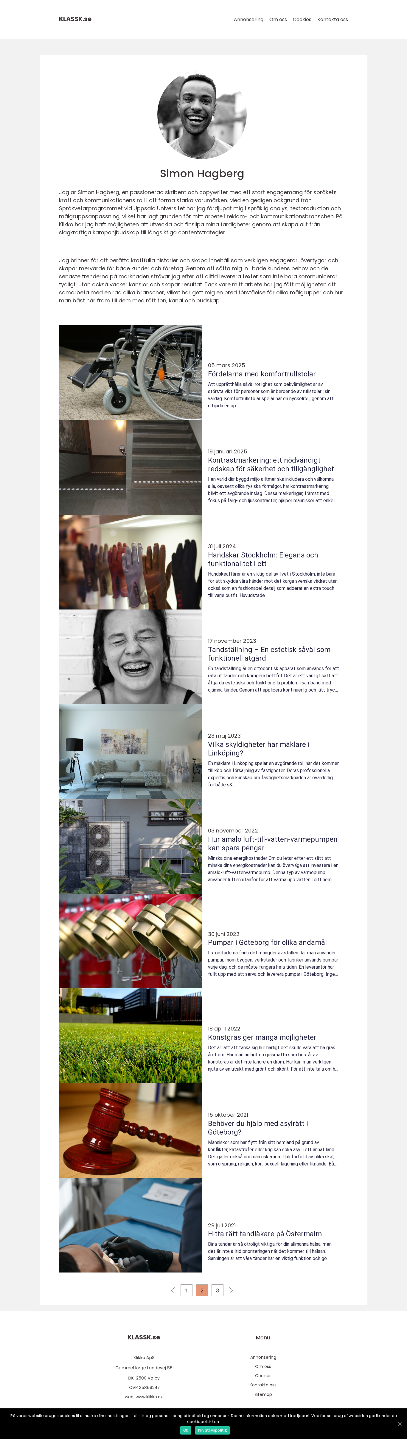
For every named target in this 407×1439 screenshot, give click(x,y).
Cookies (302, 19)
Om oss (278, 19)
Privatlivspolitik (212, 1430)
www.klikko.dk (149, 1397)
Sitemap (263, 1394)
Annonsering (248, 19)
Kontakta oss (332, 19)
